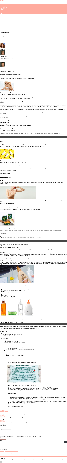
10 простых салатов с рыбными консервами (4, 411)
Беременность (5, 5)
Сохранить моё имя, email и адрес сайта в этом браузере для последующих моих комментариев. (14, 437)
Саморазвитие (3, 8)
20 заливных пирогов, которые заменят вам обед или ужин (5, 413)
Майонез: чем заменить (2, 421)
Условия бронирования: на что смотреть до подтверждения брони (9, 452)
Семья (2, 9)
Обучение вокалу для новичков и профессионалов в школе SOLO (9, 451)
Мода (2, 13)
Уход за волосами (5, 6)
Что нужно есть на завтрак (2, 418)
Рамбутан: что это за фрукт (3, 416)
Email (1, 428)
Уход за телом (5, 7)
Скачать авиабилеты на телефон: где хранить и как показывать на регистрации (11, 454)
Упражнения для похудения (7, 12)
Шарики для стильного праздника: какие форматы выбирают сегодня (9, 453)
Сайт (0, 429)
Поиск (1, 440)
